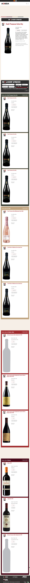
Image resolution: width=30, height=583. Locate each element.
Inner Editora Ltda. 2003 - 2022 (7, 582)
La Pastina (17, 28)
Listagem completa (25, 95)
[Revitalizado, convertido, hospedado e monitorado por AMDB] (28, 582)
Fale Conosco (13, 582)
